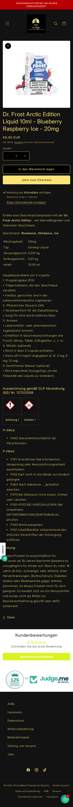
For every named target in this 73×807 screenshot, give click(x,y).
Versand (18, 142)
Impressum (14, 712)
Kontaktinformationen (30, 796)
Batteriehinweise (18, 737)
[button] (7, 24)
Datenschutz (15, 720)
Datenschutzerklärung (28, 791)
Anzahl (7, 148)
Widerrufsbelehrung (20, 728)
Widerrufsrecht (61, 785)
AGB (46, 791)
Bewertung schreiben (36, 656)
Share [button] (11, 617)
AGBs (11, 703)
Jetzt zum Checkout (37, 180)
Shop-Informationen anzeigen (26, 202)
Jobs (10, 754)
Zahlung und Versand (21, 745)
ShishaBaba (19, 785)
